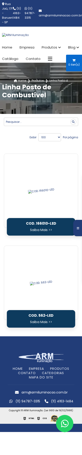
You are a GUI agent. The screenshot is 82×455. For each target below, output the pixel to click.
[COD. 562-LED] (41, 283)
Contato (33, 59)
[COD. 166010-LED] (41, 191)
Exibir (33, 137)
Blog (71, 47)
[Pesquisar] (73, 122)
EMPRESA (36, 369)
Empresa (27, 47)
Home (7, 47)
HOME (18, 369)
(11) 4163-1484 (17, 13)
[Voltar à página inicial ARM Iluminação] (41, 357)
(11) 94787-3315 (30, 13)
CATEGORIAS (53, 373)
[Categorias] (50, 59)
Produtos (49, 47)
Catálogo (10, 59)
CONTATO (27, 373)
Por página (70, 137)
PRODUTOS (59, 369)
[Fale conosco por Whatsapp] (64, 423)
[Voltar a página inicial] (41, 35)
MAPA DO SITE (41, 377)
